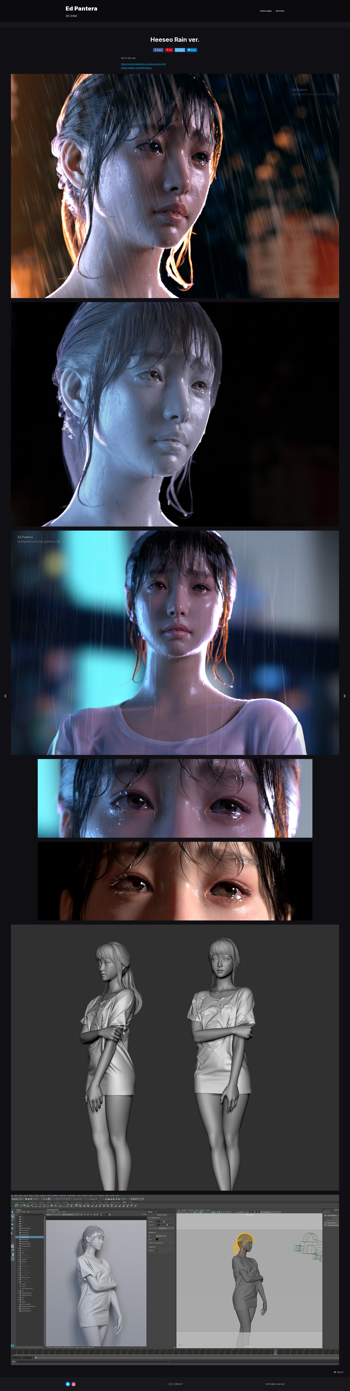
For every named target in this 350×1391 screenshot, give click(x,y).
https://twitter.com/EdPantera (136, 67)
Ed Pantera (81, 8)
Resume (280, 11)
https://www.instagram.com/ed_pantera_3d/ (143, 64)
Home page (266, 11)
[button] (339, 1372)
